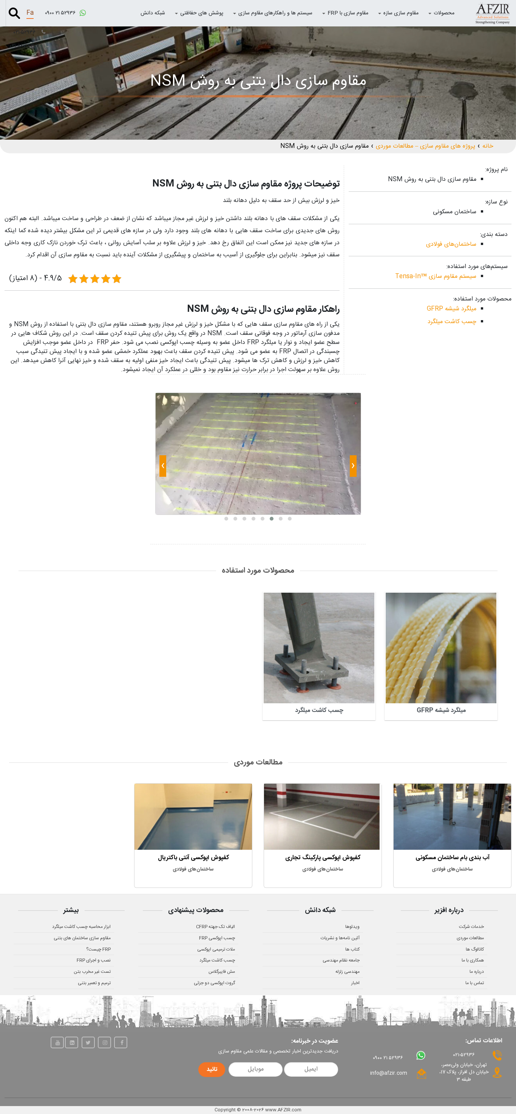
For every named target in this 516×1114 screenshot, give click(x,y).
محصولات (444, 13)
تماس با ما (474, 983)
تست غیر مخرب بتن (92, 971)
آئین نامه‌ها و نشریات (340, 938)
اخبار (355, 983)
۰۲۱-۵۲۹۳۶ (25, 32)
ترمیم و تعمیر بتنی (94, 983)
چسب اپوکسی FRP (217, 938)
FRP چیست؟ (98, 949)
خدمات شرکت (471, 927)
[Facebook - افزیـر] (120, 1042)
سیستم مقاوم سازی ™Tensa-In (435, 276)
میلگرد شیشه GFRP (451, 309)
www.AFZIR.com (283, 1110)
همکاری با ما (473, 960)
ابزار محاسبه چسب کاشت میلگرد (81, 927)
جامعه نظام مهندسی (341, 960)
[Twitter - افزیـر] (88, 1042)
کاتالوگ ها (475, 949)
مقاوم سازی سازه (401, 13)
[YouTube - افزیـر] (57, 1042)
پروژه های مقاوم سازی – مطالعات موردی (425, 146)
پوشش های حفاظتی (201, 13)
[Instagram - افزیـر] (104, 1042)
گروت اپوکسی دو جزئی (214, 983)
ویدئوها (352, 927)
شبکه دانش (153, 13)
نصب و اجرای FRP (94, 960)
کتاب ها (352, 949)
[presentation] (353, 467)
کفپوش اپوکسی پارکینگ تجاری (322, 858)
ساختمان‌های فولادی (451, 244)
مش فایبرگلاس (222, 971)
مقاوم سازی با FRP (348, 13)
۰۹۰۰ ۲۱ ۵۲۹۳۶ (61, 13)
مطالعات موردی (470, 938)
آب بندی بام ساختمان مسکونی (453, 858)
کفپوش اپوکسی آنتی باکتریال (193, 858)
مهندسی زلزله (347, 971)
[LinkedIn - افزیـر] (71, 1042)
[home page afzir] (492, 13)
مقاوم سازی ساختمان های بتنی (82, 938)
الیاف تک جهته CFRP (215, 927)
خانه (487, 146)
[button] (289, 518)
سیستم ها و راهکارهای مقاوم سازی (275, 13)
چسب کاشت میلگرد (452, 322)
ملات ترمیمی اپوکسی (216, 949)
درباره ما (477, 971)
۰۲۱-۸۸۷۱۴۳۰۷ (25, 46)
